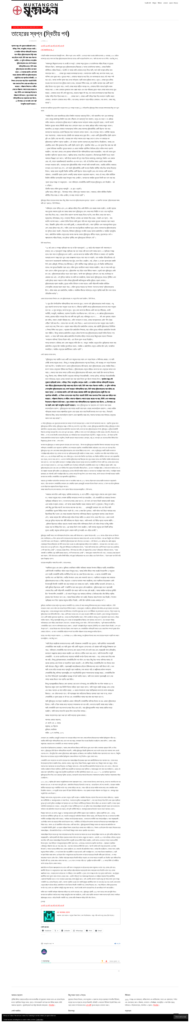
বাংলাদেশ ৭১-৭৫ (38, 27)
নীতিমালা (160, 3)
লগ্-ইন (118, 943)
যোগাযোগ (165, 3)
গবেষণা (24, 27)
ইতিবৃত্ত (154, 3)
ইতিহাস (18, 27)
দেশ (28, 27)
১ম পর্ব (42, 46)
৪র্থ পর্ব (57, 46)
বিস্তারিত (51, 1005)
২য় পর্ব (47, 46)
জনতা (26, 27)
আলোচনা (14, 27)
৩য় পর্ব (52, 46)
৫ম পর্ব (62, 46)
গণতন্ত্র (21, 27)
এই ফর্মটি (88, 1005)
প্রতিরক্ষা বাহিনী (32, 27)
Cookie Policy (39, 1019)
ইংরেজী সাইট (148, 3)
